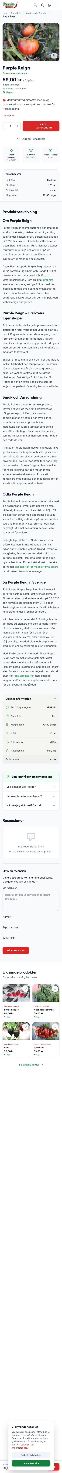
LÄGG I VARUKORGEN (44, 126)
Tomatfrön (16, 13)
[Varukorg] (49, 5)
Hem (5, 13)
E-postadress (12, 927)
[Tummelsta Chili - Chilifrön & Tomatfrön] (10, 5)
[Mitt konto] (42, 5)
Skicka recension (15, 950)
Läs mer (7, 115)
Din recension (10, 887)
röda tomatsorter (24, 675)
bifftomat (47, 279)
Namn (7, 916)
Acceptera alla (31, 1463)
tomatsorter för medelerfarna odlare (36, 566)
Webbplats (9, 938)
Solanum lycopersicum (15, 73)
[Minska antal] (5, 126)
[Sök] (35, 5)
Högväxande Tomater (36, 13)
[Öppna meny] (56, 5)
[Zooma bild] (54, 56)
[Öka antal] (18, 126)
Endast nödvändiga (31, 1455)
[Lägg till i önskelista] (25, 989)
